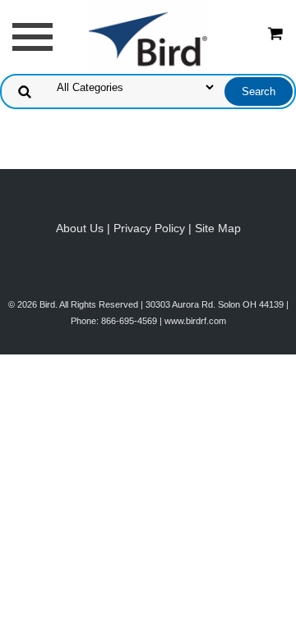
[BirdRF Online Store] (148, 36)
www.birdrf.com (195, 321)
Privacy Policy (149, 228)
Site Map (218, 228)
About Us (80, 228)
